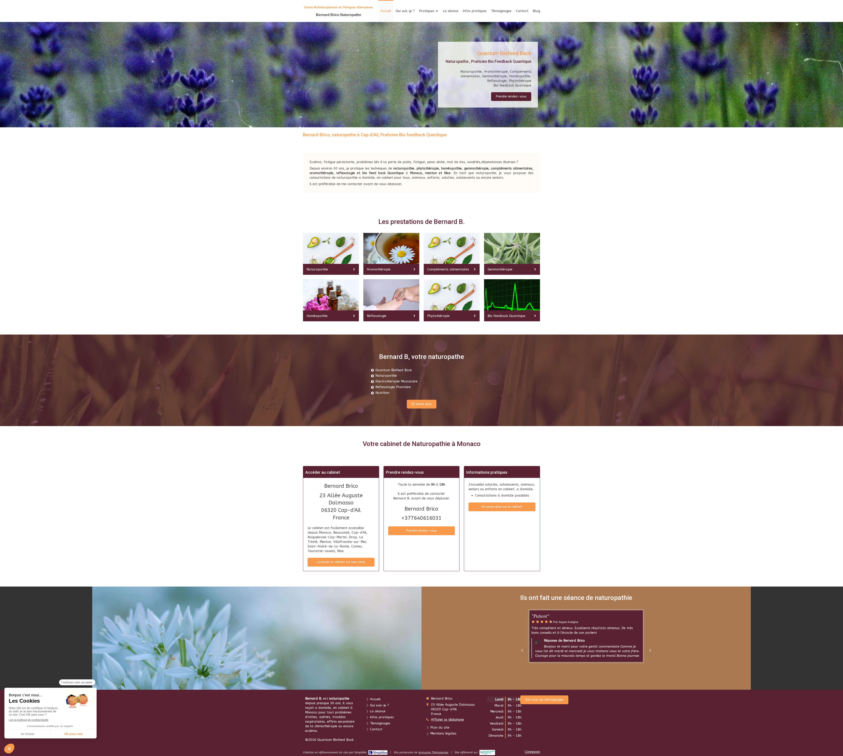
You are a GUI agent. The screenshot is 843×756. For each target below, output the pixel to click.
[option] (586, 636)
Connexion (532, 752)
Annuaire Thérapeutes (433, 752)
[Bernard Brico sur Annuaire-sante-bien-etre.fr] (487, 752)
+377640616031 (421, 518)
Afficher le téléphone (447, 720)
